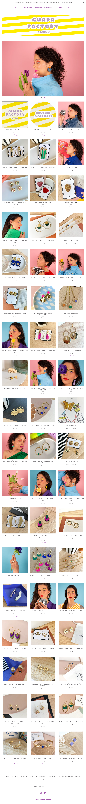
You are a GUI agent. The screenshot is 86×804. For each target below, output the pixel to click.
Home (7, 776)
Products (18, 7)
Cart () (69, 7)
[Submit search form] (51, 786)
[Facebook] (45, 793)
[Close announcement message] (83, 2)
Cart (43, 780)
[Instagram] (40, 793)
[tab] (41, 97)
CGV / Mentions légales (65, 776)
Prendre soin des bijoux (44, 7)
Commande (51, 776)
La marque (28, 7)
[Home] (43, 25)
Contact (60, 7)
